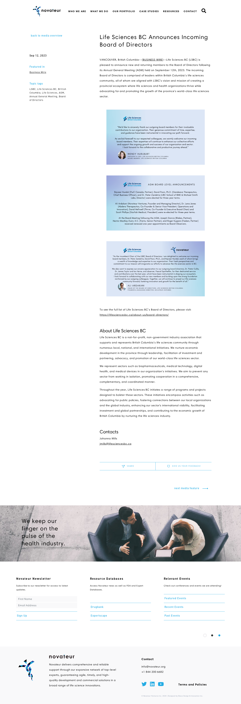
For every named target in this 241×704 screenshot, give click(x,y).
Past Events (172, 616)
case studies (149, 11)
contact (190, 11)
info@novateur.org (153, 666)
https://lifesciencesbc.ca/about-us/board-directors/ (134, 314)
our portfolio (124, 11)
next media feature (187, 488)
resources (171, 11)
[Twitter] (144, 685)
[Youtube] (161, 685)
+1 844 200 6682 (152, 671)
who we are (77, 11)
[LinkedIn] (152, 685)
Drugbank (97, 607)
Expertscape (99, 616)
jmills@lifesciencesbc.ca (115, 443)
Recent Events (173, 607)
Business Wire (38, 72)
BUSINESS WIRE (152, 59)
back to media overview (46, 36)
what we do (99, 11)
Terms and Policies (192, 684)
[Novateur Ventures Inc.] (46, 11)
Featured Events (175, 598)
